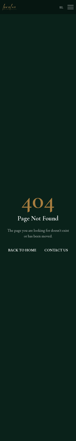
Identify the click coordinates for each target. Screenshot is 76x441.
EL (61, 7)
